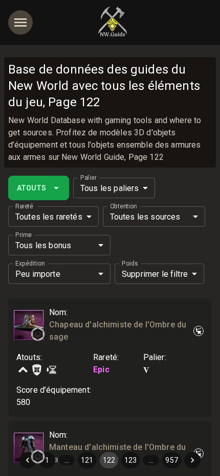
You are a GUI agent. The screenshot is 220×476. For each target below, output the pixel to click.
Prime (23, 235)
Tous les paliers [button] (109, 188)
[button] (38, 334)
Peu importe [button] (37, 274)
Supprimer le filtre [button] (155, 274)
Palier (88, 177)
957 (171, 460)
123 (130, 460)
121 (87, 460)
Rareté (24, 206)
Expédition (30, 263)
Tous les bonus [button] (43, 245)
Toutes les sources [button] (145, 217)
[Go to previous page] (27, 460)
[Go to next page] (192, 460)
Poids (130, 263)
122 (109, 460)
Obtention (123, 206)
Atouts (31, 188)
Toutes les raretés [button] (48, 217)
